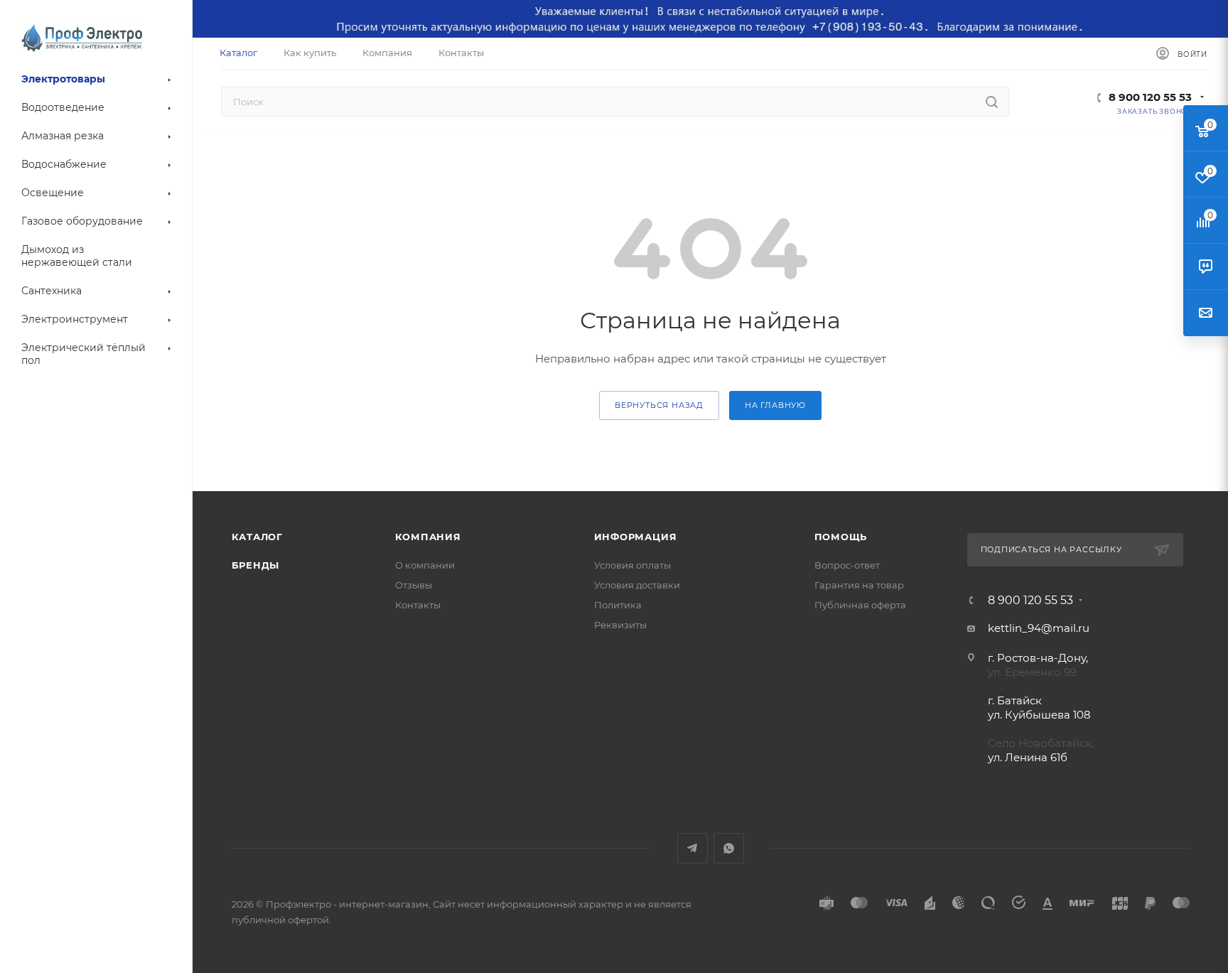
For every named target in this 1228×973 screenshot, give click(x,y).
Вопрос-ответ (847, 565)
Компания (428, 536)
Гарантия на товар (859, 585)
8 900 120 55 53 (1150, 97)
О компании (425, 565)
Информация (635, 536)
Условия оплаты (632, 565)
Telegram (692, 848)
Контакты (418, 605)
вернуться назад (659, 405)
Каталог (258, 536)
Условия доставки (637, 585)
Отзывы (413, 585)
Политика (618, 605)
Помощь (841, 536)
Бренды (256, 565)
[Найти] (991, 102)
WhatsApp (728, 848)
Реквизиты (620, 624)
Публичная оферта (860, 605)
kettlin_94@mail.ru (1038, 628)
